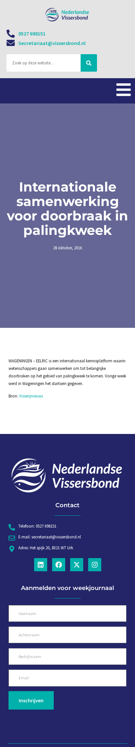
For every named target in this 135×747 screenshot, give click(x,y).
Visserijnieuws (31, 395)
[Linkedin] (40, 564)
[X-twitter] (76, 564)
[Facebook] (58, 564)
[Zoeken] (89, 63)
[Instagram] (94, 564)
